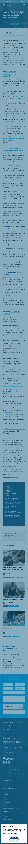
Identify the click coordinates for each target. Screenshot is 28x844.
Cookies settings (14, 837)
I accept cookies (14, 840)
